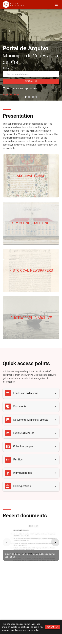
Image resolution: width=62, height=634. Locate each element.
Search (29, 81)
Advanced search (11, 95)
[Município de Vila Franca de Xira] (13, 7)
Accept (50, 627)
